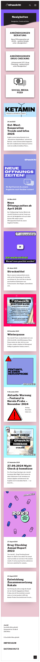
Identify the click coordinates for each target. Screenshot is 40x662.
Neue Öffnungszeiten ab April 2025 (19, 205)
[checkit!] (13, 5)
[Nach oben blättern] (35, 657)
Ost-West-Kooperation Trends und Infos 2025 (18, 129)
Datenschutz (11, 649)
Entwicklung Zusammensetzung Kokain (19, 582)
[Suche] (29, 5)
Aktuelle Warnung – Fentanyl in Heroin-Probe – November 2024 (19, 399)
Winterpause (16, 334)
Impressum (10, 643)
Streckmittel (16, 271)
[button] (35, 5)
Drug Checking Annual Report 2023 (17, 548)
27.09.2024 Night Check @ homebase (20, 467)
